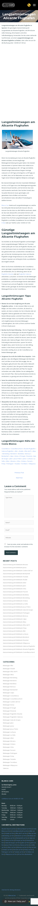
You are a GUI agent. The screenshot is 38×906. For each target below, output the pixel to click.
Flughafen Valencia (25, 274)
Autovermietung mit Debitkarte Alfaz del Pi (16, 625)
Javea (24, 459)
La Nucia (30, 459)
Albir (16, 451)
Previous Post (19, 473)
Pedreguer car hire (7, 852)
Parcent (29, 461)
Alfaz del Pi (27, 451)
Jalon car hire (25, 842)
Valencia (5, 768)
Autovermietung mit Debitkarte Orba (14, 589)
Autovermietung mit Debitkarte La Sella (15, 604)
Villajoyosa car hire (11, 854)
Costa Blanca (6, 449)
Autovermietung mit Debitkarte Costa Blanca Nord (19, 652)
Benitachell (5, 456)
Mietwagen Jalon (8, 723)
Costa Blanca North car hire (20, 831)
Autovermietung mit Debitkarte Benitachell (16, 574)
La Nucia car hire (24, 845)
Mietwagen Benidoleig (10, 678)
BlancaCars (12, 895)
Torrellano (24, 464)
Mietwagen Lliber (8, 738)
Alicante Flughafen (29, 449)
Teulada (17, 464)
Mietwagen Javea (8, 726)
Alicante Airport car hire (9, 829)
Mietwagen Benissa (9, 687)
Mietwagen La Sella (9, 735)
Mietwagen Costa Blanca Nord (12, 699)
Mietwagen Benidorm (10, 681)
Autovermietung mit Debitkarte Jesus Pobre (17, 607)
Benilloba (21, 454)
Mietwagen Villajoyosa (10, 765)
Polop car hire (28, 849)
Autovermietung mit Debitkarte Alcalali (15, 580)
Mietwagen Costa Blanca (11, 696)
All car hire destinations (25, 854)
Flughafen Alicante (7, 274)
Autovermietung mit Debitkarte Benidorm (16, 637)
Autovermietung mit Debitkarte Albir (14, 631)
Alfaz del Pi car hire (21, 833)
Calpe (11, 456)
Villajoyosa (32, 464)
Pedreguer (10, 464)
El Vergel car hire (20, 840)
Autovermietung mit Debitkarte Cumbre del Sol (18, 571)
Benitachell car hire (22, 838)
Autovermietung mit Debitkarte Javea (14, 567)
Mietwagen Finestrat (9, 711)
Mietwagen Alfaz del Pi (10, 671)
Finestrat (29, 456)
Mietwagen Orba (8, 747)
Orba (18, 461)
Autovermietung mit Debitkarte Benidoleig (16, 598)
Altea (34, 451)
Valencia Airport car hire (24, 829)
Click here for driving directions (11, 890)
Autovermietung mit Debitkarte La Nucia (15, 634)
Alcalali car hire (9, 833)
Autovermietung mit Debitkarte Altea (14, 622)
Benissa (27, 454)
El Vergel (22, 456)
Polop (3, 464)
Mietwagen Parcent (9, 750)
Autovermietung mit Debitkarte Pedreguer (16, 613)
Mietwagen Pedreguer (10, 753)
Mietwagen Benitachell (10, 690)
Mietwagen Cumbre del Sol (11, 702)
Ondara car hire (7, 849)
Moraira (13, 461)
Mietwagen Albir (8, 665)
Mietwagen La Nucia (9, 732)
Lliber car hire (11, 847)
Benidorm (14, 454)
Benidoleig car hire (8, 836)
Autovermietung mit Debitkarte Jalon (14, 586)
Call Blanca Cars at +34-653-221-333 (12, 798)
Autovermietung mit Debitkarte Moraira (15, 564)
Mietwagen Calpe (8, 693)
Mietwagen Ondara (9, 744)
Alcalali (21, 451)
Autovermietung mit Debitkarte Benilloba (16, 595)
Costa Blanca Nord (16, 449)
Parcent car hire (18, 849)
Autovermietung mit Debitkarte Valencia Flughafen (19, 646)
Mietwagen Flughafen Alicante (12, 714)
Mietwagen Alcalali (9, 669)
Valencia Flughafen (8, 451)
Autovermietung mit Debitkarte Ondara (15, 601)
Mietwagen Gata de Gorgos (12, 720)
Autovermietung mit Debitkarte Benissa (15, 616)
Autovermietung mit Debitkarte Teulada (15, 577)
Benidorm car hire (20, 836)
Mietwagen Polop (8, 756)
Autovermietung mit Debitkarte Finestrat (15, 640)
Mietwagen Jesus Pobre (10, 729)
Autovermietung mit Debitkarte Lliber (14, 583)
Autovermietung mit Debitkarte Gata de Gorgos (18, 610)
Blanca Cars (5, 205)
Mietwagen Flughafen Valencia (13, 717)
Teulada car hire (19, 852)
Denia (16, 456)
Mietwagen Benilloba (9, 684)
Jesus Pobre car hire (11, 845)
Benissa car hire (10, 838)
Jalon (11, 459)
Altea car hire (32, 833)
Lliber (7, 461)
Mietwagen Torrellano (10, 762)
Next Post (19, 478)
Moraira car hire (22, 847)
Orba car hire (32, 847)
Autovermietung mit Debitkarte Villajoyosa (16, 643)
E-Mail (3, 223)
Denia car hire (9, 840)
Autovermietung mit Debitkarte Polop (14, 628)
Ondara (23, 461)
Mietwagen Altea (8, 675)
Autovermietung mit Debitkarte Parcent (15, 592)
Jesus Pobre (18, 459)
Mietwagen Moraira (9, 741)
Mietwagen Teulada (9, 759)
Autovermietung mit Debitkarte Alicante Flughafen (19, 649)
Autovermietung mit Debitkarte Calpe (14, 619)
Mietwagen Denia (8, 705)
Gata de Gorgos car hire (12, 842)
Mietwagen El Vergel (9, 708)
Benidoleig (6, 454)
